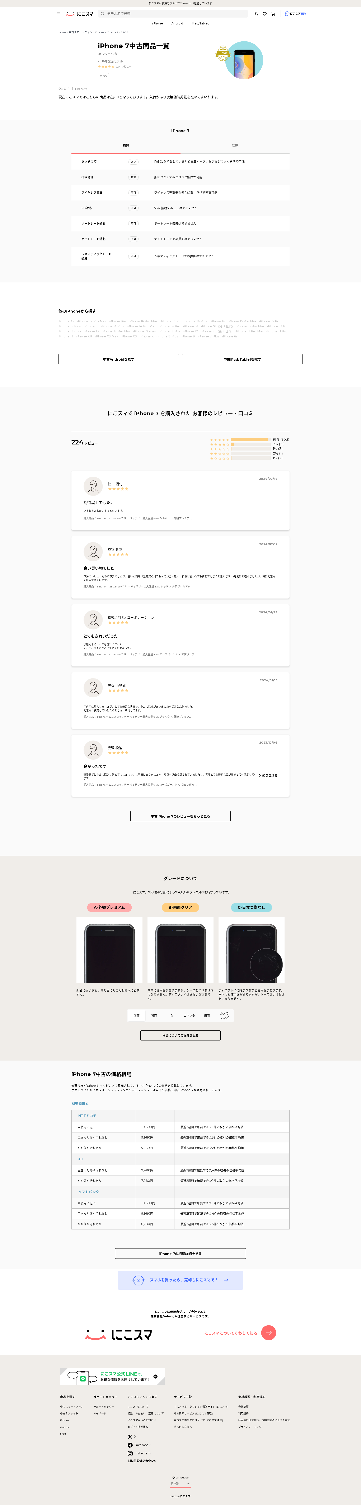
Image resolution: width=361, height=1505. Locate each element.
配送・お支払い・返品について (146, 1413)
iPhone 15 (91, 326)
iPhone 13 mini (69, 331)
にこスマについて (138, 1406)
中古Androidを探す (118, 359)
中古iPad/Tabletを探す (242, 359)
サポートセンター (104, 1406)
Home (62, 32)
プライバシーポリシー (251, 1426)
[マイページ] (256, 13)
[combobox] (176, 14)
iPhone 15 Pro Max (242, 321)
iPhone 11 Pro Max (249, 331)
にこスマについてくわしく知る (231, 1333)
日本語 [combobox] (175, 1483)
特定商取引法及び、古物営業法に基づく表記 (264, 1420)
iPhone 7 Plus (208, 336)
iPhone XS (129, 336)
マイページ (100, 1413)
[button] (115, 67)
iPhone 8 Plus (167, 336)
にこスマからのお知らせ (142, 1420)
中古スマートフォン (80, 32)
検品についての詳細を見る (181, 1035)
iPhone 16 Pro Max (143, 321)
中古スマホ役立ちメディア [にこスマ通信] (198, 1420)
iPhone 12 (190, 331)
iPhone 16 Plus (196, 321)
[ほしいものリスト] (264, 13)
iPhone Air (66, 321)
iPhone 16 (217, 321)
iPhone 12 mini (144, 331)
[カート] (273, 13)
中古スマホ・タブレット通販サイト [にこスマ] (201, 1406)
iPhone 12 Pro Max (116, 331)
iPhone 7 (112, 32)
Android (65, 1426)
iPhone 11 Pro (276, 331)
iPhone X (147, 336)
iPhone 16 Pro (171, 321)
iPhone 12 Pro (169, 331)
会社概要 (243, 1406)
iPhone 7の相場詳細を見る (180, 1254)
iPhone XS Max (106, 336)
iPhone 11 (65, 336)
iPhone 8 (188, 336)
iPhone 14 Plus (112, 326)
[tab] (136, 1015)
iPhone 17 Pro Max (91, 321)
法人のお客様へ (183, 1426)
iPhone (99, 32)
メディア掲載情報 (138, 1426)
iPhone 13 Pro (278, 326)
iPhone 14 (190, 326)
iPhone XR (84, 336)
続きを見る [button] (269, 775)
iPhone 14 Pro (169, 326)
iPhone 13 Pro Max (250, 326)
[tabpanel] (180, 952)
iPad (63, 1433)
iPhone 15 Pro (269, 321)
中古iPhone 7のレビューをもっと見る (180, 816)
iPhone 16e (117, 321)
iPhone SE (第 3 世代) (217, 326)
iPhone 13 (91, 331)
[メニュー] (58, 13)
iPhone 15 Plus (69, 326)
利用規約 (243, 1413)
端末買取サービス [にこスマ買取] (193, 1413)
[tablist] (180, 1015)
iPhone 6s (230, 336)
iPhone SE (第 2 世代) (216, 331)
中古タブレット (69, 1413)
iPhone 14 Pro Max (141, 326)
